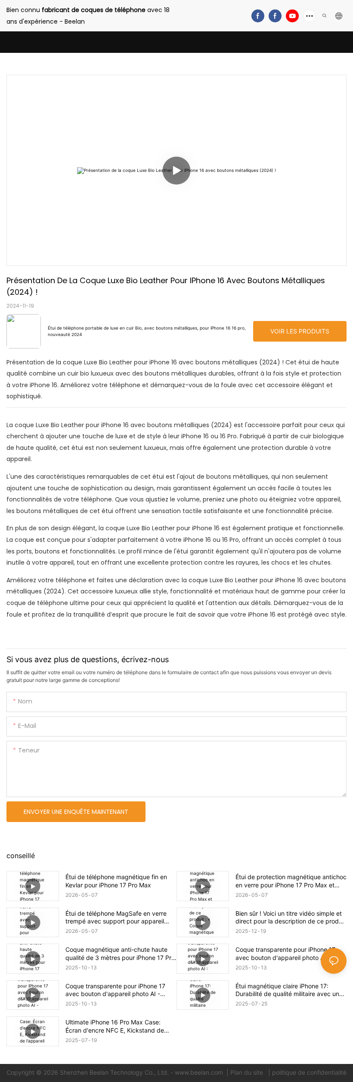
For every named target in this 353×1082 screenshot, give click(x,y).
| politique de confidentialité (306, 1072)
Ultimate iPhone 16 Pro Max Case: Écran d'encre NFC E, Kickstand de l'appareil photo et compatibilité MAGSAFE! (114, 1026)
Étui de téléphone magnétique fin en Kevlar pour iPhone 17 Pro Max (116, 880)
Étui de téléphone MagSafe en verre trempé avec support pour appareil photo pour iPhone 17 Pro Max (116, 917)
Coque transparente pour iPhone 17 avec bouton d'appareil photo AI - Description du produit (115, 990)
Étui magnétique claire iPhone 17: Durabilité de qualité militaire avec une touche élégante (289, 990)
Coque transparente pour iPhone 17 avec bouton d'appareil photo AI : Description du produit (285, 953)
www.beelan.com (200, 1072)
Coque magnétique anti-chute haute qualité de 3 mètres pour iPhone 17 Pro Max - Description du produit (120, 953)
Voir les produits (299, 331)
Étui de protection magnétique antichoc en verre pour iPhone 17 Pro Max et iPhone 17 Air (291, 881)
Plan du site (247, 1072)
